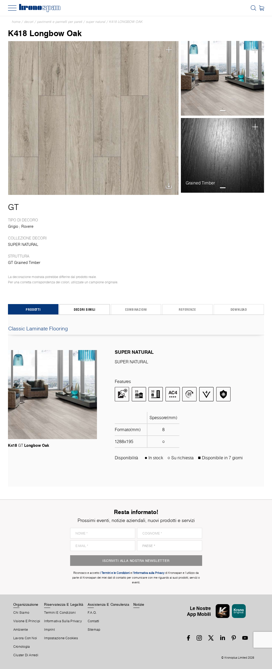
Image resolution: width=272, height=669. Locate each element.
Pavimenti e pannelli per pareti (59, 21)
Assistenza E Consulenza (108, 604)
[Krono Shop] (261, 8)
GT (13, 207)
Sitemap (94, 630)
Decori (28, 21)
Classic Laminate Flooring (38, 328)
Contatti (93, 621)
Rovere (27, 226)
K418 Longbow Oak (126, 21)
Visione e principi (26, 621)
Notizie (138, 604)
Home (16, 21)
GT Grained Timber (24, 262)
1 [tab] (223, 110)
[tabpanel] (222, 78)
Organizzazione (25, 604)
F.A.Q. (92, 613)
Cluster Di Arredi (25, 655)
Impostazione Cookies (61, 638)
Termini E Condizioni (59, 613)
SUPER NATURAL (95, 21)
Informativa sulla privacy (63, 621)
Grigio (13, 226)
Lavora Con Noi (25, 638)
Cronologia (21, 647)
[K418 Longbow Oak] (93, 118)
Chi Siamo (21, 613)
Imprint (49, 630)
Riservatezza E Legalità (63, 604)
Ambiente (20, 630)
